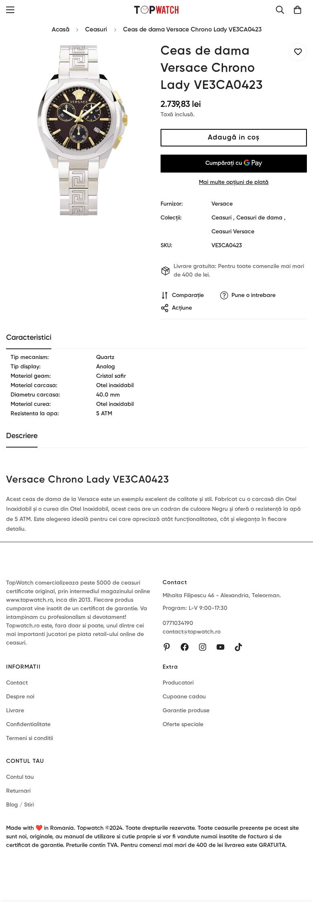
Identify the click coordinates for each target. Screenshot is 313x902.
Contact (17, 683)
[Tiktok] (238, 647)
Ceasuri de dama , (261, 218)
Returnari (18, 791)
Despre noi (20, 697)
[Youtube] (220, 647)
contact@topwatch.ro (191, 632)
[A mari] (135, 58)
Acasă (60, 30)
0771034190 (178, 623)
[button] (297, 9)
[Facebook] (185, 647)
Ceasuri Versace (233, 232)
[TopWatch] (156, 9)
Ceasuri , (223, 218)
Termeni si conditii (29, 738)
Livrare (15, 711)
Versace (222, 204)
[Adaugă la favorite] (298, 52)
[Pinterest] (167, 647)
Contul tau (20, 777)
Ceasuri (96, 30)
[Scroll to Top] (297, 857)
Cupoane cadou (184, 697)
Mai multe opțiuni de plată (234, 182)
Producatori (178, 683)
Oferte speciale (183, 724)
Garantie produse (186, 711)
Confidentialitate (28, 724)
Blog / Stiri (20, 805)
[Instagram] (202, 647)
